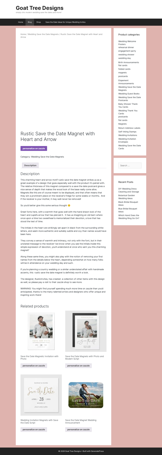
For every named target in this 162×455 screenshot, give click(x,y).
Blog (30, 22)
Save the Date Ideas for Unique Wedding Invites (66, 22)
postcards (123, 76)
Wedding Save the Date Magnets (43, 34)
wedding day (124, 58)
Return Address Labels (129, 128)
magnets (122, 72)
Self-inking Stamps (127, 132)
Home (20, 22)
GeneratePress (97, 451)
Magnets (122, 124)
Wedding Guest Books (128, 93)
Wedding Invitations (127, 135)
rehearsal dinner (126, 47)
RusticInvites (41, 279)
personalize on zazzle (34, 148)
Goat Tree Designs (39, 8)
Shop (38, 22)
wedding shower (126, 54)
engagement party (127, 51)
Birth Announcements (128, 62)
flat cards (122, 65)
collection (68, 279)
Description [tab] (30, 165)
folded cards (124, 69)
